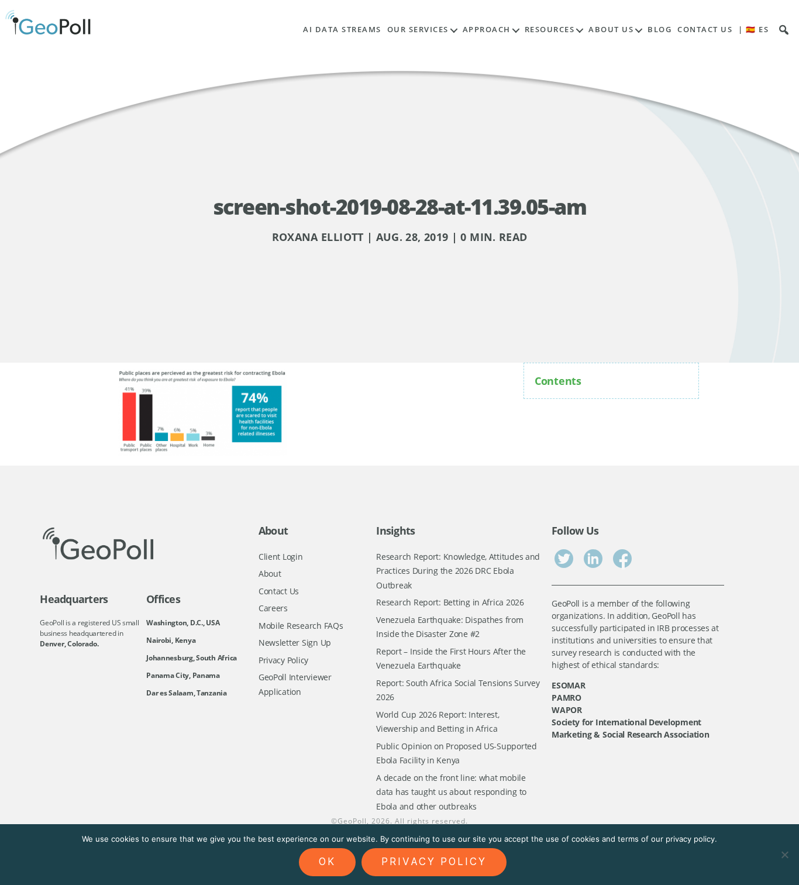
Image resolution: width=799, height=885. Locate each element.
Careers (273, 608)
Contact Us (704, 29)
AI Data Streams (342, 29)
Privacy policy (434, 861)
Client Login (281, 556)
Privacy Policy (283, 660)
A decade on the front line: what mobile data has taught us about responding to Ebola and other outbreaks (451, 792)
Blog (659, 29)
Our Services (418, 29)
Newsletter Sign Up (295, 642)
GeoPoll (352, 821)
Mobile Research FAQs (301, 625)
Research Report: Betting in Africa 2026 (450, 602)
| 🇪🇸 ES (753, 29)
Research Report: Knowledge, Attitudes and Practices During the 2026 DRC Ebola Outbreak (458, 571)
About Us (610, 29)
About (270, 573)
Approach (487, 29)
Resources (550, 29)
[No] (784, 854)
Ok (327, 861)
